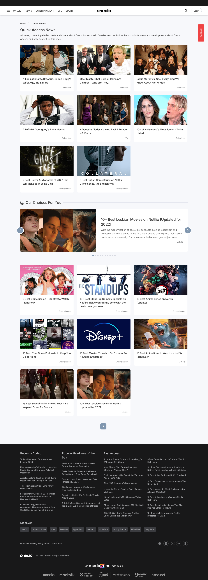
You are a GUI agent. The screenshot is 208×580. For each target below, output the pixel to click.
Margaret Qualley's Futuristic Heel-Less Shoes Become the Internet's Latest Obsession (38, 470)
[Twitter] (172, 543)
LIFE (60, 10)
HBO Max (135, 529)
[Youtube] (178, 543)
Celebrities (66, 87)
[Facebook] (166, 543)
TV (126, 138)
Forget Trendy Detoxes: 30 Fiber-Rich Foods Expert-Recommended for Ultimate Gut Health (37, 496)
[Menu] (8, 11)
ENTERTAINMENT (45, 10)
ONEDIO (17, 10)
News (23, 23)
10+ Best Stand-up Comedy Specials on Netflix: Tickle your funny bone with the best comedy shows (165, 470)
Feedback (24, 543)
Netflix (24, 529)
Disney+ (64, 529)
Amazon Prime (39, 529)
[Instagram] (159, 543)
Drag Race (150, 529)
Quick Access (39, 23)
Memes (91, 529)
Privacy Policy (36, 543)
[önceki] (20, 230)
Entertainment (65, 188)
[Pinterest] (185, 543)
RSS (60, 543)
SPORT (69, 10)
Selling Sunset (119, 529)
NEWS (28, 10)
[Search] (186, 10)
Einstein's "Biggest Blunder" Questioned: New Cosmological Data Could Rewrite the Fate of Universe (37, 507)
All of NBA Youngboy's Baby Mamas (120, 483)
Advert (47, 543)
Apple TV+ (78, 529)
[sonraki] (187, 230)
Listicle (180, 242)
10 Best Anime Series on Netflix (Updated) (167, 475)
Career (54, 543)
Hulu (53, 529)
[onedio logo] (104, 10)
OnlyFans (103, 529)
